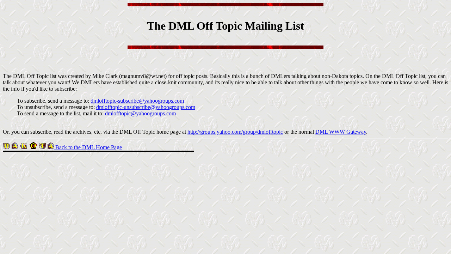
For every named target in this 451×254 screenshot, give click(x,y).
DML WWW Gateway (340, 132)
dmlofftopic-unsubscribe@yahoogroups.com (145, 107)
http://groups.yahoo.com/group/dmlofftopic (235, 132)
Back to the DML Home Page (88, 147)
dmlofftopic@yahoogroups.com (140, 113)
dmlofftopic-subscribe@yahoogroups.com (137, 101)
